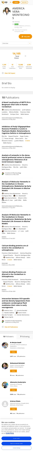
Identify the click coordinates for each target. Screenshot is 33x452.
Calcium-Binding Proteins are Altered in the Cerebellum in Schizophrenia (14, 274)
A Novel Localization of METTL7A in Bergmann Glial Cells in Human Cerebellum (16, 104)
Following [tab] (24, 336)
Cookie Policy (10, 433)
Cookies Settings (16, 447)
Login (16, 2)
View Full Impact (10, 73)
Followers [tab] (8, 336)
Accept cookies (16, 438)
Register (24, 2)
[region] (16, 435)
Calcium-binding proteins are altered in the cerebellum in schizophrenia (15, 247)
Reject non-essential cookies (16, 443)
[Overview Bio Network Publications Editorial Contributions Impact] (16, 43)
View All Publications (11, 327)
